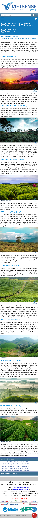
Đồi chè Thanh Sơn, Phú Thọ (12, 360)
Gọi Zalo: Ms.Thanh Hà (21, 24)
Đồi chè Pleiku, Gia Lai (9, 56)
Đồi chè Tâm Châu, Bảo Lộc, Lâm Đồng (14, 106)
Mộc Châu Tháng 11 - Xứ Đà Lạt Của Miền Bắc (16, 464)
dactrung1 (6, 25)
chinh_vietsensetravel (6, 31)
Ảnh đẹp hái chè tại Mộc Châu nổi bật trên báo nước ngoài (16, 470)
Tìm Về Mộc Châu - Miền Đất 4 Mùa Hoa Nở (15, 462)
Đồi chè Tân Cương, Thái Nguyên (13, 406)
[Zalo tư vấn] (34, 509)
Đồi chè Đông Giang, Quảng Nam (12, 212)
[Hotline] (34, 515)
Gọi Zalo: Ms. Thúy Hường (3, 24)
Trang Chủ (19, 6)
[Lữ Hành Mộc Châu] (2, 36)
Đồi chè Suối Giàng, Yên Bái (11, 319)
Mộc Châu (27, 270)
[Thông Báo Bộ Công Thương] (10, 512)
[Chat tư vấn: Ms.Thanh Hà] (25, 25)
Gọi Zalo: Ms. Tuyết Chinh (3, 30)
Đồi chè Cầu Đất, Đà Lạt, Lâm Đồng (13, 159)
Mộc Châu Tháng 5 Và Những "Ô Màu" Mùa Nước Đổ (16, 468)
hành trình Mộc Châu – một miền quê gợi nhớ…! (16, 466)
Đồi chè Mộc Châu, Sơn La (10, 265)
